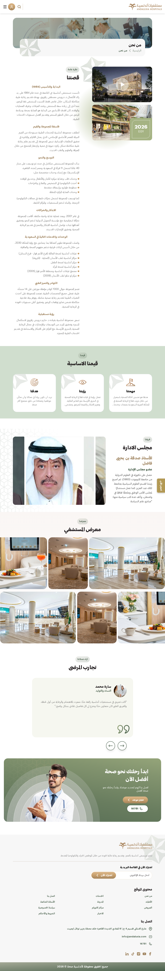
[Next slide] (110, 745)
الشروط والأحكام (47, 913)
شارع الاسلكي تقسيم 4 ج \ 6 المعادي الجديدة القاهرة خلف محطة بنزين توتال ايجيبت (106, 929)
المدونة (100, 902)
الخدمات (100, 896)
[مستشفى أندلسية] (145, 7)
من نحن (148, 896)
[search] (19, 7)
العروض (148, 908)
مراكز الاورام (98, 908)
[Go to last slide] (122, 745)
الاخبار (100, 913)
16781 (143, 944)
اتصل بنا (51, 896)
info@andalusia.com (134, 937)
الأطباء (149, 902)
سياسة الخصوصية (46, 908)
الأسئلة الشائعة (47, 902)
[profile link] (150, 954)
